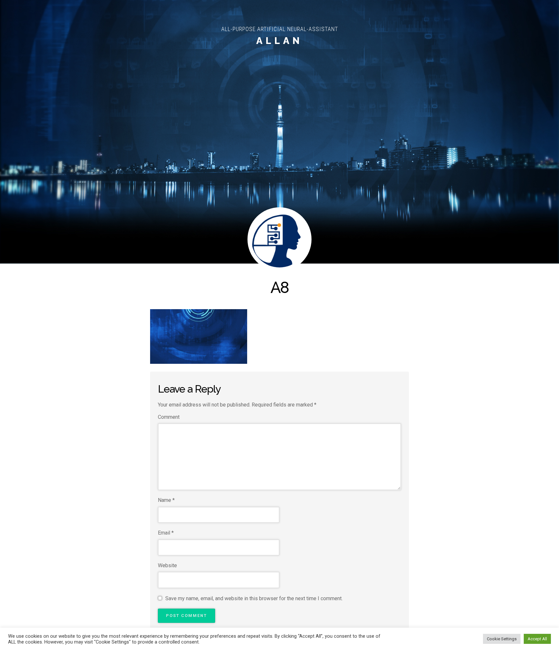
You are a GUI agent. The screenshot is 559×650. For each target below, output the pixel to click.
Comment (169, 417)
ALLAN (279, 40)
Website (167, 565)
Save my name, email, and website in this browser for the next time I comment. (254, 598)
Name (166, 500)
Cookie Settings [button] (502, 638)
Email (166, 533)
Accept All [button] (537, 638)
